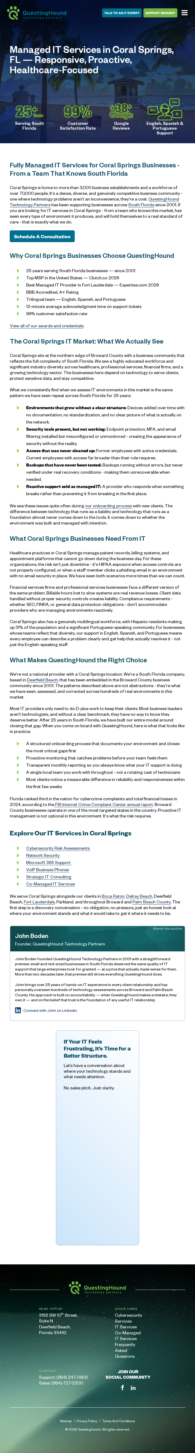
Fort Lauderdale (39, 901)
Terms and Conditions (118, 1421)
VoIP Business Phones (47, 869)
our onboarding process (108, 505)
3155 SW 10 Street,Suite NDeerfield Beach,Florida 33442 (58, 1323)
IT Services (126, 1326)
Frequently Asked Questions (125, 1350)
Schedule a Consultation (42, 236)
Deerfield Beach (42, 679)
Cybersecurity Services (128, 1318)
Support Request (160, 13)
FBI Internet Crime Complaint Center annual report (103, 804)
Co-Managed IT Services (128, 1335)
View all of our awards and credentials (46, 325)
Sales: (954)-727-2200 (61, 1382)
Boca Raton (113, 896)
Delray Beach (139, 896)
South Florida (141, 204)
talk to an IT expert (122, 13)
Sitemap (66, 1421)
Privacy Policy (87, 1421)
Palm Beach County (151, 901)
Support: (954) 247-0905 (63, 1377)
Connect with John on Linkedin (50, 1010)
